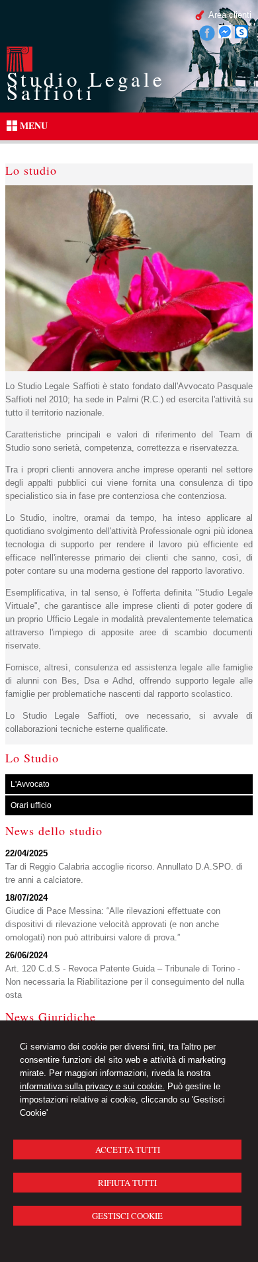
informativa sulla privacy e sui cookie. (92, 1086)
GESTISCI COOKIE (127, 1216)
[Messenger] (225, 35)
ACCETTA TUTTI (127, 1149)
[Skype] (241, 35)
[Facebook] (207, 38)
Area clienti (229, 15)
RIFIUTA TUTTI (127, 1183)
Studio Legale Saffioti (86, 85)
